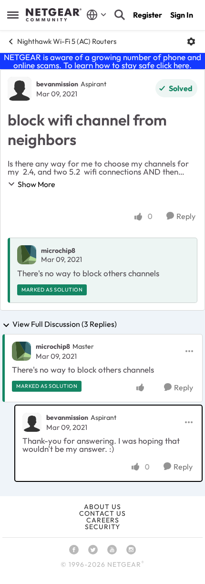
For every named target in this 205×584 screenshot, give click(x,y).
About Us (102, 506)
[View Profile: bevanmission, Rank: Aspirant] (19, 89)
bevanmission (57, 84)
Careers (102, 520)
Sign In (181, 15)
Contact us (102, 513)
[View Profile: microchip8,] (26, 254)
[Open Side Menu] (12, 15)
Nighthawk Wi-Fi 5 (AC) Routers (66, 41)
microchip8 (58, 250)
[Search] (119, 15)
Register (147, 15)
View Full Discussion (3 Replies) (64, 324)
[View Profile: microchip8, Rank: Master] (21, 351)
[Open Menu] (191, 41)
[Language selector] (96, 14)
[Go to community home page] (54, 14)
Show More (36, 184)
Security (102, 526)
